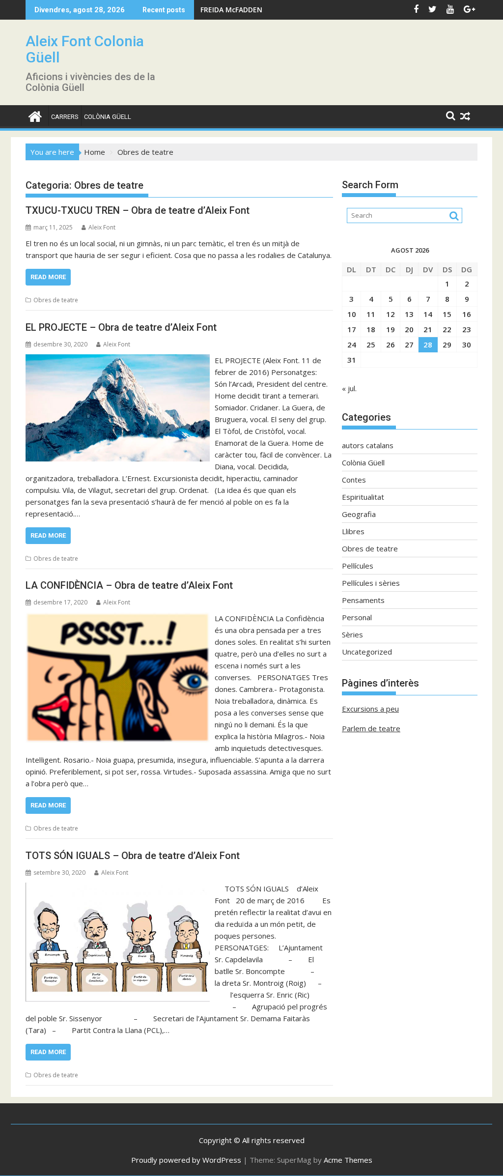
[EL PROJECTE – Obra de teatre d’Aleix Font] (118, 360)
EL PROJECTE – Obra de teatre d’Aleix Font (121, 327)
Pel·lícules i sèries (371, 583)
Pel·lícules (357, 566)
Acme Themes (348, 1160)
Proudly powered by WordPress (186, 1160)
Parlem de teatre (371, 728)
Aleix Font (101, 227)
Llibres (353, 531)
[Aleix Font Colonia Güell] (35, 115)
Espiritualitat (363, 497)
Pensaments (363, 600)
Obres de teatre (55, 300)
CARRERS (65, 116)
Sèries (352, 634)
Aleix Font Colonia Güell (85, 49)
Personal (357, 617)
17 (351, 329)
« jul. (349, 388)
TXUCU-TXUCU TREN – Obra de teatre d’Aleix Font (138, 210)
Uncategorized (367, 652)
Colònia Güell (107, 116)
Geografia (359, 514)
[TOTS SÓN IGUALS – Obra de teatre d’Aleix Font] (118, 888)
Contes (354, 480)
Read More (48, 277)
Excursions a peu (370, 709)
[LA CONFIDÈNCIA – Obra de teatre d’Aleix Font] (118, 618)
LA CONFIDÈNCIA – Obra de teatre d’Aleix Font (129, 585)
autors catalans (367, 445)
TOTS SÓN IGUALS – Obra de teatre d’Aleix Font (133, 855)
